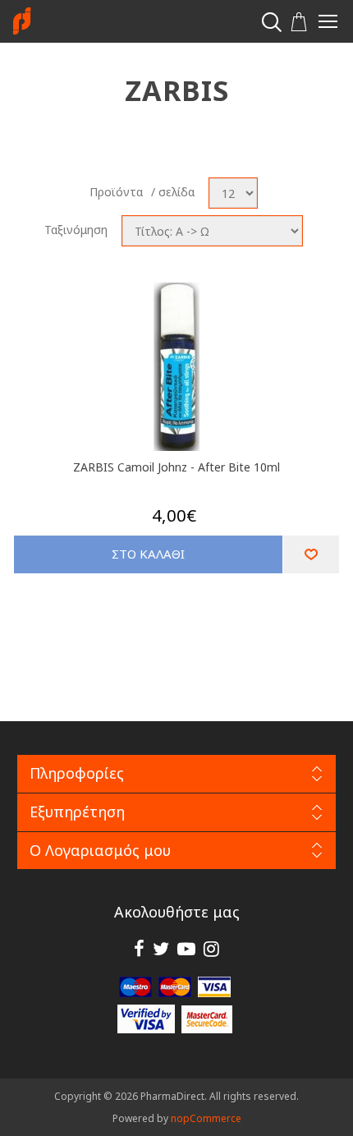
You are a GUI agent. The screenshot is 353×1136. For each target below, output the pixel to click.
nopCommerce (206, 1118)
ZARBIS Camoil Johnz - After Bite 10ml (176, 467)
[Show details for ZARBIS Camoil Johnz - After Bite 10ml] (177, 366)
